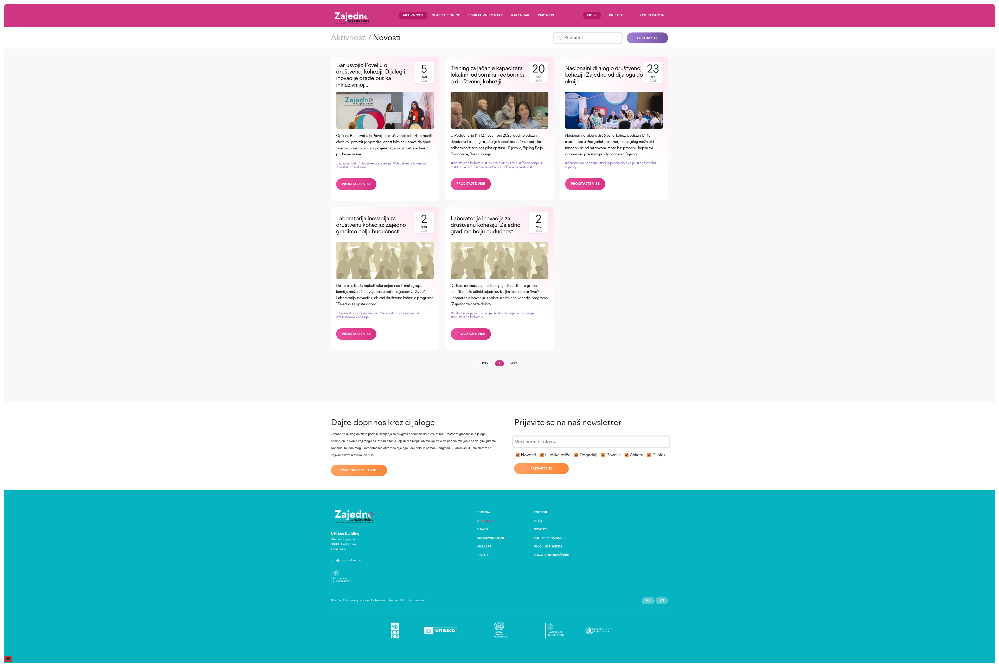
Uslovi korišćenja (548, 546)
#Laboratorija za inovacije (356, 313)
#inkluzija (509, 163)
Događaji (588, 454)
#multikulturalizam (351, 167)
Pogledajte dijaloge (359, 470)
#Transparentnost (517, 167)
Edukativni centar (485, 15)
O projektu (485, 521)
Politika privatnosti (549, 538)
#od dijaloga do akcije (617, 163)
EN (662, 600)
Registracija (651, 15)
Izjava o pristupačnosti (552, 555)
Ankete (636, 454)
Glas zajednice (446, 15)
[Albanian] (8, 658)
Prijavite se (541, 468)
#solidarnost (346, 163)
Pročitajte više (356, 184)
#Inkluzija (492, 163)
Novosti (528, 454)
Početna (483, 512)
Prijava (616, 15)
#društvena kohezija (374, 163)
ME (590, 15)
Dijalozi (659, 454)
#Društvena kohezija (409, 163)
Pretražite (647, 38)
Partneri (546, 15)
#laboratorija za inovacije (399, 313)
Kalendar (520, 15)
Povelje (613, 454)
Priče (538, 521)
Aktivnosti (413, 15)
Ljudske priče (558, 454)
